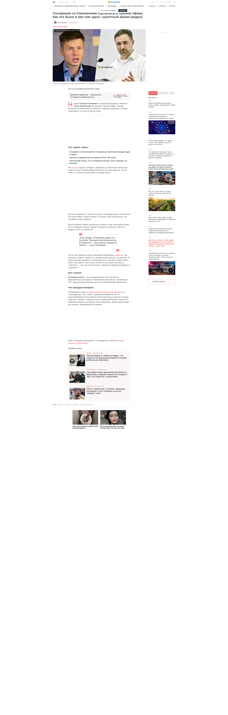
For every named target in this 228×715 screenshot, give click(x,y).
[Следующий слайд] (176, 6)
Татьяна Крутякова (62, 22)
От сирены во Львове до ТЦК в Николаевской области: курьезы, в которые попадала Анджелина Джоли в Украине (161, 155)
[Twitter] (164, 2)
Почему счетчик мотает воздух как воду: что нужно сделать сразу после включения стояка (161, 167)
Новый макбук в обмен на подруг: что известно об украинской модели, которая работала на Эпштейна (106, 358)
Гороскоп (162, 6)
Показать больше (159, 281)
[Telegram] (158, 2)
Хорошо (122, 10)
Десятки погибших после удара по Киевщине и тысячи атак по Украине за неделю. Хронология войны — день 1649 (161, 243)
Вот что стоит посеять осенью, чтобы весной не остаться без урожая (160, 193)
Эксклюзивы (112, 6)
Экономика (174, 6)
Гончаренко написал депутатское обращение (104, 292)
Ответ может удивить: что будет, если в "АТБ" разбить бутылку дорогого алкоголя (160, 142)
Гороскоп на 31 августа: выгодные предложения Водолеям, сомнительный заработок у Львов (161, 116)
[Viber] (155, 2)
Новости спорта (91, 369)
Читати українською (60, 26)
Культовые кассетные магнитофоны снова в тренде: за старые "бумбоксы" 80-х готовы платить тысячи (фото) (162, 256)
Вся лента (152, 97)
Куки (113, 10)
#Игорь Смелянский (87, 404)
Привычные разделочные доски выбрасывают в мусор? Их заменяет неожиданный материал (161, 230)
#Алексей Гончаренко (72, 404)
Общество (89, 386)
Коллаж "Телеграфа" (96, 83)
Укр (174, 2)
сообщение (119, 255)
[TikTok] (169, 2)
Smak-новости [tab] (162, 93)
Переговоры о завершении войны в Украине (69, 6)
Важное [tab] (171, 93)
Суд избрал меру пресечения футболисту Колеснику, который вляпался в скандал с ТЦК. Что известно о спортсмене (106, 374)
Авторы (152, 6)
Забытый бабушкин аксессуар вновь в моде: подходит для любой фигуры (162, 105)
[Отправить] (74, 2)
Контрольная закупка (96, 6)
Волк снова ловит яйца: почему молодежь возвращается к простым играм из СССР (162, 219)
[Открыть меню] (53, 2)
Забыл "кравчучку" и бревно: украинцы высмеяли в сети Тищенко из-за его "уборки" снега (105, 391)
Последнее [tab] (153, 93)
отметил (74, 168)
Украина (88, 353)
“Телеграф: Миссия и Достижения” (132, 6)
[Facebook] (153, 2)
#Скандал (60, 404)
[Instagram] (166, 2)
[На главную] (114, 2)
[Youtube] (161, 2)
